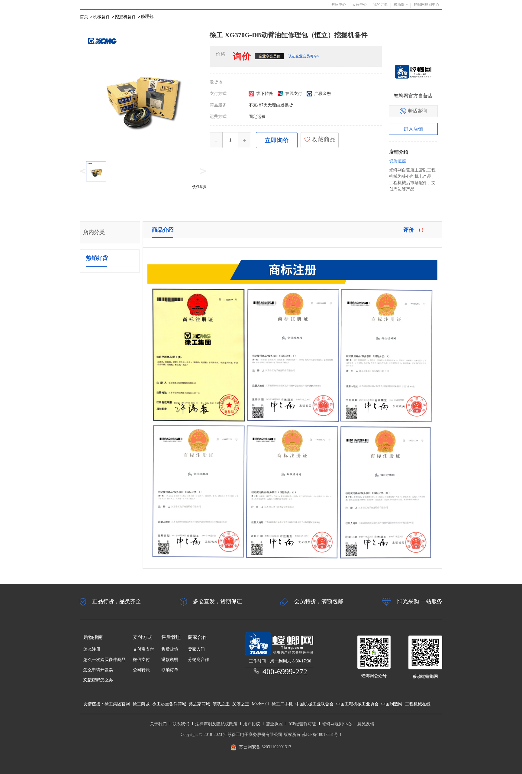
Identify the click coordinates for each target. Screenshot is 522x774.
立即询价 (277, 140)
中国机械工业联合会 (314, 704)
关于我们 (158, 724)
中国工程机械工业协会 (357, 704)
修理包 (147, 16)
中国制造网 (391, 704)
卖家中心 (359, 4)
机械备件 (103, 17)
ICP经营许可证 (302, 724)
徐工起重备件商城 (169, 704)
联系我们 (180, 724)
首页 (84, 17)
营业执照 (274, 724)
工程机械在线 (417, 704)
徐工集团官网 (117, 704)
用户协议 (251, 724)
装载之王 (221, 704)
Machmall (260, 704)
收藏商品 (323, 139)
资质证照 (397, 161)
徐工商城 (141, 704)
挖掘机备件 (127, 17)
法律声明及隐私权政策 (216, 724)
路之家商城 (199, 704)
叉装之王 (240, 704)
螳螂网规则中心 (337, 724)
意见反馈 (365, 724)
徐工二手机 (282, 704)
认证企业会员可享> (303, 56)
